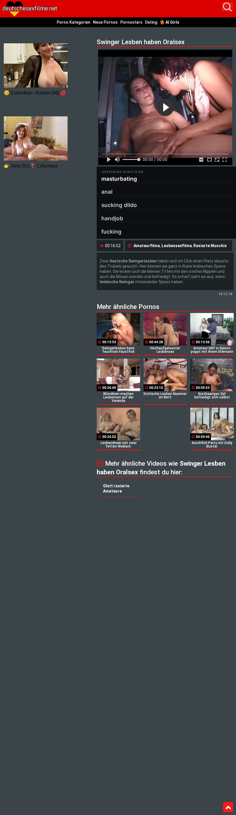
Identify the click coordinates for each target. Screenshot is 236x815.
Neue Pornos (105, 22)
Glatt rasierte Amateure (116, 488)
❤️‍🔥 (169, 22)
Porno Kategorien (73, 22)
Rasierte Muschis (210, 245)
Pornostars (131, 22)
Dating (151, 22)
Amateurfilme (147, 245)
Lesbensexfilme (176, 245)
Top (228, 807)
